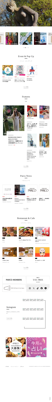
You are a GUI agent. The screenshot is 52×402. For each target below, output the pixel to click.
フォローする (9, 318)
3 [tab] (26, 47)
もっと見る (26, 86)
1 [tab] (23, 47)
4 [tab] (28, 47)
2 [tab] (25, 47)
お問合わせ (22, 366)
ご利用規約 (7, 366)
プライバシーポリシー (14, 366)
